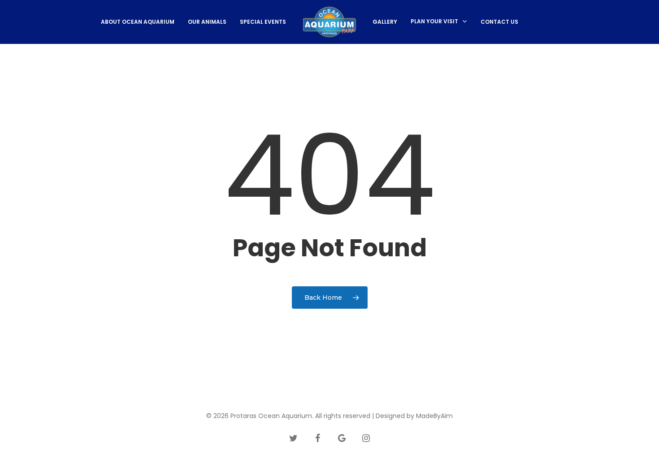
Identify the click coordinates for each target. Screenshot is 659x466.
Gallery (385, 22)
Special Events (263, 22)
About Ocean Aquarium (137, 22)
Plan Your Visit (434, 21)
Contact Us (499, 22)
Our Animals (207, 22)
